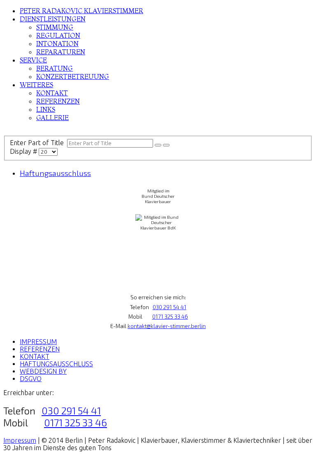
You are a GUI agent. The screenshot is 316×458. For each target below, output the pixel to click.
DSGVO (31, 378)
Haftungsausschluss (55, 173)
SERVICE (33, 60)
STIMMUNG (54, 27)
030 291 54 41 (169, 307)
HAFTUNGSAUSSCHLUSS (56, 364)
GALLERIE (52, 117)
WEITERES (36, 85)
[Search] (158, 145)
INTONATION (57, 43)
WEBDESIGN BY (43, 371)
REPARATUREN (60, 52)
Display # (24, 151)
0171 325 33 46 (170, 316)
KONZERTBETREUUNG (72, 76)
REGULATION (58, 35)
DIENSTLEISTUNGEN (53, 19)
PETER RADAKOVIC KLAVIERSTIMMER (81, 11)
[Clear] (166, 145)
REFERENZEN (58, 101)
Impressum (19, 440)
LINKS (45, 109)
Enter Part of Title (38, 142)
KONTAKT (52, 93)
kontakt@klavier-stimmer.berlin (167, 326)
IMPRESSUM (38, 341)
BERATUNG (54, 68)
